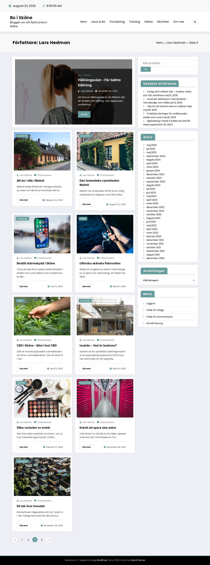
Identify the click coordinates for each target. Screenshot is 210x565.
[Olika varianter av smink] (42, 398)
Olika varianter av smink (33, 427)
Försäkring (117, 22)
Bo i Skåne (21, 18)
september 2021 (155, 251)
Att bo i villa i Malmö (30, 180)
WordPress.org (154, 323)
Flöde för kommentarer (159, 316)
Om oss (178, 22)
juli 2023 (150, 189)
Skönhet (163, 22)
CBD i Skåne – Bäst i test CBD (37, 345)
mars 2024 (152, 167)
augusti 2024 (153, 159)
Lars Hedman (87, 91)
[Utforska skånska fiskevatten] (105, 233)
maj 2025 (151, 152)
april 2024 (152, 163)
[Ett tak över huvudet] (42, 476)
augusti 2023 (153, 185)
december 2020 (155, 258)
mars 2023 (152, 203)
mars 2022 (152, 232)
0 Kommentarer (44, 175)
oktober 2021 (153, 247)
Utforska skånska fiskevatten (100, 263)
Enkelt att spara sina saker (98, 427)
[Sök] (195, 22)
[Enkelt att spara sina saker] (105, 398)
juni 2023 (151, 192)
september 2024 (155, 156)
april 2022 (151, 229)
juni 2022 (151, 221)
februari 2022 (153, 236)
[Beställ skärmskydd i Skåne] (42, 233)
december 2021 (155, 240)
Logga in (150, 303)
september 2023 (155, 181)
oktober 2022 (153, 214)
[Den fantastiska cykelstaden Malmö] (105, 151)
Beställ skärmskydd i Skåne (36, 263)
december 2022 (155, 207)
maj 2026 (151, 145)
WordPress (102, 560)
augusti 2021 (153, 254)
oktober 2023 (153, 178)
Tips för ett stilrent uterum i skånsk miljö (169, 106)
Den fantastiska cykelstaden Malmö (99, 183)
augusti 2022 (153, 218)
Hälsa (148, 22)
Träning (134, 22)
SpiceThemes (138, 560)
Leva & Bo (98, 22)
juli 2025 (150, 148)
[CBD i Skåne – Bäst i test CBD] (42, 316)
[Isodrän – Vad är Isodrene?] (105, 316)
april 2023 (151, 200)
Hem (83, 22)
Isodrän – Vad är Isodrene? (98, 345)
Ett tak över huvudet (31, 506)
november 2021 (155, 243)
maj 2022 (151, 225)
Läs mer (84, 114)
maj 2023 (151, 196)
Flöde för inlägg (155, 310)
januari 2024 (153, 170)
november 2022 (155, 211)
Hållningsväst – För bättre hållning (99, 82)
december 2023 (155, 174)
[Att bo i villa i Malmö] (42, 151)
